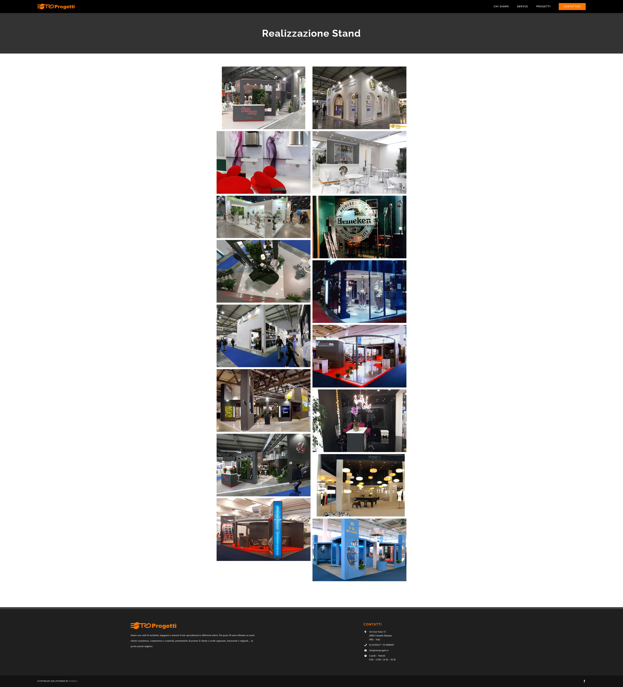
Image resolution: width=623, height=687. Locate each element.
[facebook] (584, 681)
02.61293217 (375, 645)
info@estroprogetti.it (378, 650)
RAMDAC (73, 681)
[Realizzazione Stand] (264, 98)
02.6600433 (388, 645)
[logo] (56, 4)
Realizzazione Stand (263, 101)
